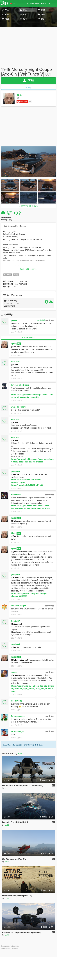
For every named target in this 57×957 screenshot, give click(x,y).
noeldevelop (16, 700)
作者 (18, 344)
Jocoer (14, 672)
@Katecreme (16, 521)
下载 (30, 80)
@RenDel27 (16, 346)
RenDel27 (15, 361)
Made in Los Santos (9, 948)
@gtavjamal (16, 551)
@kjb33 (14, 364)
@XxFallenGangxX (19, 660)
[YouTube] (18, 98)
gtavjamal (15, 471)
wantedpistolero (18, 406)
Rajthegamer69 (18, 716)
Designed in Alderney (10, 945)
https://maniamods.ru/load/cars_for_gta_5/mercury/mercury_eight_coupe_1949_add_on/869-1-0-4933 (32, 688)
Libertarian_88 (17, 731)
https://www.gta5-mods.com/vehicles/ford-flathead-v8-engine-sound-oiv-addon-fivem (30, 507)
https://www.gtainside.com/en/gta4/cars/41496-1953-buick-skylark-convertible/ (32, 395)
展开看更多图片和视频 (28, 206)
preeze (14, 320)
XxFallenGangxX (18, 605)
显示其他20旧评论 (28, 337)
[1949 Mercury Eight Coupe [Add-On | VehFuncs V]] (28, 161)
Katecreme (16, 494)
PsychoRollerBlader (20, 384)
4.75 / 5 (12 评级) (6, 220)
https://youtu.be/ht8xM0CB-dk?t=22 (27, 485)
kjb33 (19, 95)
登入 (14, 744)
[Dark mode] (49, 3)
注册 (20, 744)
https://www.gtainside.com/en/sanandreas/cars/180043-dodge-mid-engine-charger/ (32, 460)
